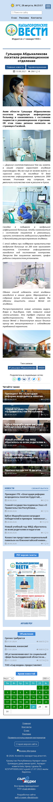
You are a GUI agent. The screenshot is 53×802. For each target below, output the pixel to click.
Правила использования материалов (26, 737)
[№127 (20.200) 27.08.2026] (26, 589)
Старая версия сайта (26, 744)
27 (27, 706)
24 (7, 706)
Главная (26, 723)
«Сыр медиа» (28, 788)
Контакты (36, 17)
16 (46, 697)
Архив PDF (26, 623)
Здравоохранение (37, 67)
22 (39, 702)
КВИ (42, 367)
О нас (14, 17)
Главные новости (15, 67)
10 (7, 697)
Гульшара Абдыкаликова (23, 367)
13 (27, 697)
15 (39, 697)
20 (27, 702)
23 (46, 702)
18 (14, 702)
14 (33, 697)
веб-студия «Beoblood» (26, 797)
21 (33, 702)
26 (20, 706)
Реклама (24, 17)
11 (14, 697)
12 (20, 697)
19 (20, 702)
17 (7, 702)
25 (14, 706)
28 (33, 706)
